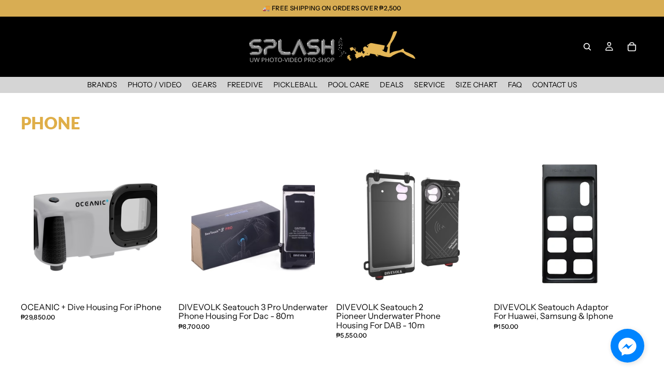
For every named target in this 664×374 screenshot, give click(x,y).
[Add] (141, 269)
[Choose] (614, 269)
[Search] (587, 46)
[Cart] (631, 46)
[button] (627, 346)
